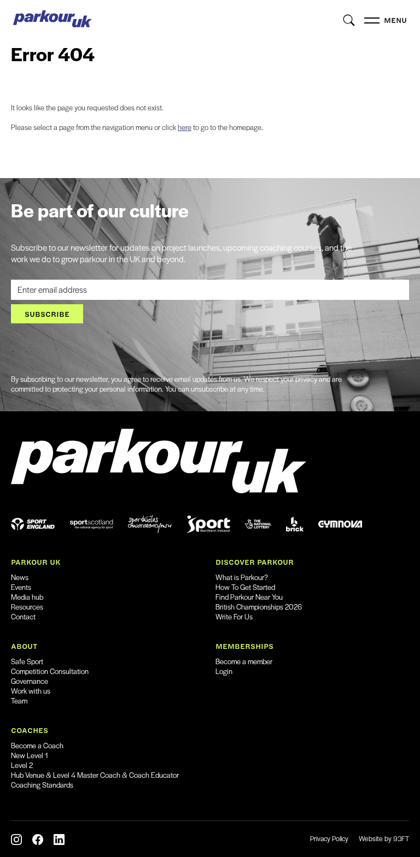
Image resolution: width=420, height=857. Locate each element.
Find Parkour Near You (249, 597)
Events (21, 587)
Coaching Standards (42, 784)
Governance (29, 681)
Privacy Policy (329, 838)
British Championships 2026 (258, 606)
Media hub (27, 597)
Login (223, 671)
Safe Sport (27, 661)
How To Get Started (245, 587)
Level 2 (22, 765)
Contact (23, 616)
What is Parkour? (241, 577)
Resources (27, 606)
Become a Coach (37, 745)
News (19, 577)
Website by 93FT (384, 838)
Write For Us (234, 616)
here (184, 127)
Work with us (30, 690)
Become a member (243, 661)
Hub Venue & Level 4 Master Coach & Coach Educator (95, 775)
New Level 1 (29, 755)
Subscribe (47, 314)
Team (19, 700)
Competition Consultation (50, 671)
